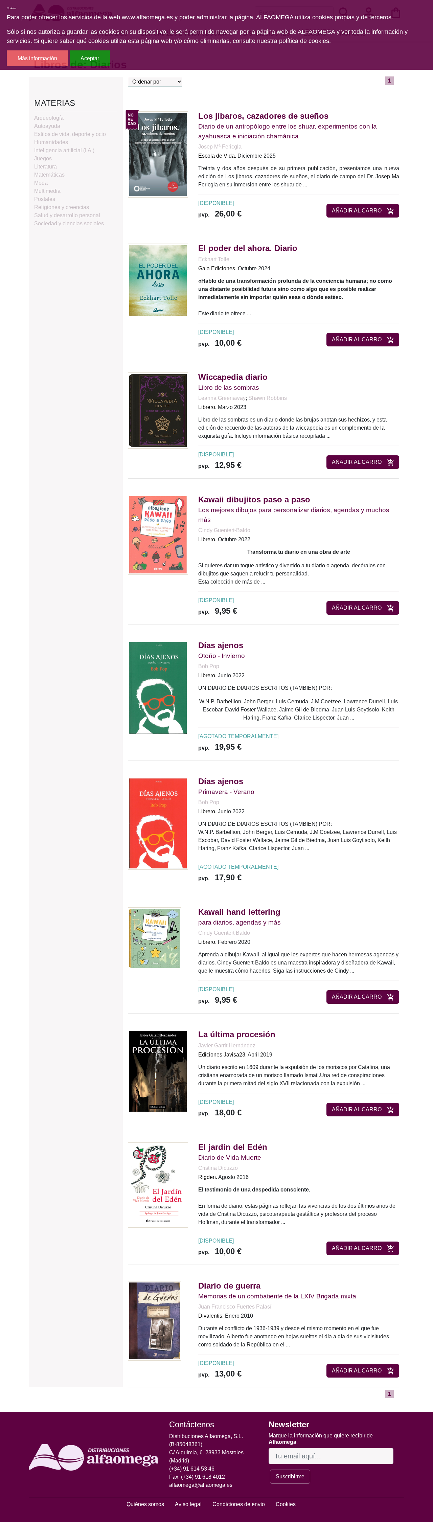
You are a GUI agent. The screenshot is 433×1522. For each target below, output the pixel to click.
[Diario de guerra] (154, 1320)
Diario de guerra (229, 1285)
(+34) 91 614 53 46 (191, 1469)
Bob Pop (208, 666)
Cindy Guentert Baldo (224, 933)
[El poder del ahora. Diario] (158, 280)
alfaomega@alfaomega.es (200, 1485)
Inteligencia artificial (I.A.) (64, 150)
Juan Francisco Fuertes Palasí (234, 1307)
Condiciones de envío (238, 1504)
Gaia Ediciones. (217, 268)
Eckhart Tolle (213, 259)
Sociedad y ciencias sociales (69, 223)
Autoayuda (47, 126)
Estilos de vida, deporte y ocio (70, 134)
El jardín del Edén (232, 1147)
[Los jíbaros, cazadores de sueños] (158, 154)
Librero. (207, 407)
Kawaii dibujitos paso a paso (254, 499)
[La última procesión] (158, 1071)
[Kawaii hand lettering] (154, 938)
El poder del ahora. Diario (247, 248)
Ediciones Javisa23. (222, 1055)
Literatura (45, 166)
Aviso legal (188, 1504)
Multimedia (47, 191)
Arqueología (49, 118)
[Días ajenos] (158, 687)
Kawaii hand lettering (239, 911)
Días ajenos (220, 645)
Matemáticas (49, 175)
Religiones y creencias (61, 207)
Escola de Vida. (217, 156)
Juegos (43, 158)
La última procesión (236, 1034)
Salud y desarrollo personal (67, 215)
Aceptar (90, 58)
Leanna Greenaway (222, 398)
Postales (44, 199)
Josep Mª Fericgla (220, 147)
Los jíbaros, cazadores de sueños (263, 115)
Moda (41, 183)
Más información (37, 58)
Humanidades (51, 142)
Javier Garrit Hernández (226, 1045)
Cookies (286, 1504)
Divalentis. (211, 1316)
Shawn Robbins (267, 398)
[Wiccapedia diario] (158, 410)
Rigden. (207, 1177)
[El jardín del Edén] (158, 1184)
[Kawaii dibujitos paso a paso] (158, 534)
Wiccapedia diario (233, 377)
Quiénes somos (145, 1504)
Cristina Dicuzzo (218, 1168)
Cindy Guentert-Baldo (224, 530)
